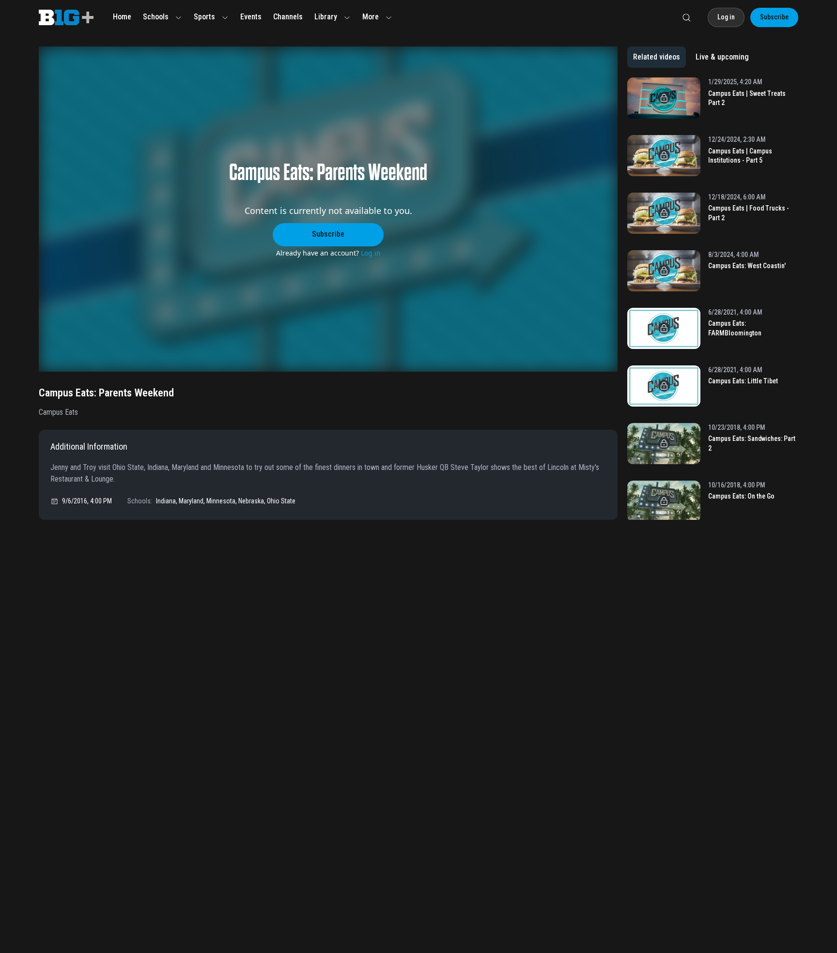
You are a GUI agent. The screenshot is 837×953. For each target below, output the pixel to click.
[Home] (66, 17)
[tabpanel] (712, 298)
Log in (371, 252)
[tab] (656, 57)
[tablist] (691, 57)
